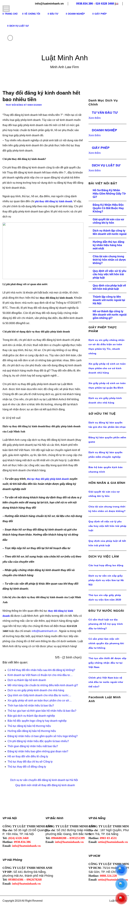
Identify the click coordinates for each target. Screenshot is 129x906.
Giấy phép (101, 14)
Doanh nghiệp (76, 14)
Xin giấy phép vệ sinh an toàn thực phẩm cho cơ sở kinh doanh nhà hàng (107, 368)
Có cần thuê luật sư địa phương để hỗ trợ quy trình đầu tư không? (106, 624)
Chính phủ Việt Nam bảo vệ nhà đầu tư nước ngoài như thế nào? (106, 682)
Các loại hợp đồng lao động (106, 565)
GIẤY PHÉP (101, 147)
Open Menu (6, 8)
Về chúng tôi (32, 14)
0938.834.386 (84, 3)
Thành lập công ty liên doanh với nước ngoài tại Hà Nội (109, 300)
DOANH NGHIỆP (104, 130)
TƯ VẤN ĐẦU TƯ (105, 112)
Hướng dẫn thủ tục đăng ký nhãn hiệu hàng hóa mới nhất (108, 245)
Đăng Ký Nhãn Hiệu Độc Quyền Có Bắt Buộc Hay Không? (108, 208)
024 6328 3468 (105, 3)
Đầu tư (54, 14)
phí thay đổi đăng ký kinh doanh (53, 201)
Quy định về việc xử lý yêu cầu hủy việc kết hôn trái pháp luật (109, 274)
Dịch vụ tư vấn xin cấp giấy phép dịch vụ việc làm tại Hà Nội (106, 580)
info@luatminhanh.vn (44, 631)
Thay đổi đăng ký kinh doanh (24, 105)
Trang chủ (11, 14)
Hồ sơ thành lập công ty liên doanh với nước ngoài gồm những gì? (109, 314)
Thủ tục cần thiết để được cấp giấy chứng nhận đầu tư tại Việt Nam (107, 662)
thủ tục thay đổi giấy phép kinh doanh (48, 478)
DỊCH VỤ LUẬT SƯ (106, 165)
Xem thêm (95, 118)
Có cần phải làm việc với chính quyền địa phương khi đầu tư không (106, 643)
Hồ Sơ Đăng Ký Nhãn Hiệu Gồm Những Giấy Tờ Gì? (109, 193)
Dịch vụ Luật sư (19, 26)
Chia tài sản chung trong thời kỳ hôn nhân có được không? (109, 260)
